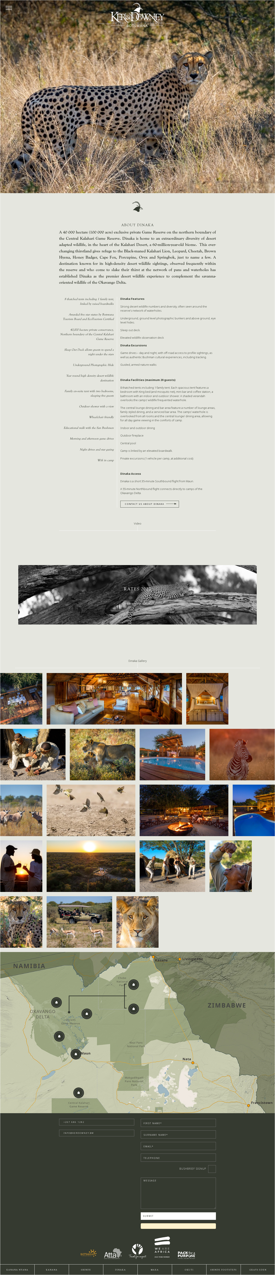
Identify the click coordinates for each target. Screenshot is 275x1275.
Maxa (155, 1270)
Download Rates (138, 603)
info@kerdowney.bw (79, 1133)
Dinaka (120, 1270)
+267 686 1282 (74, 1122)
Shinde (86, 1270)
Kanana (52, 1270)
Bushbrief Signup (192, 1169)
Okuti (189, 1270)
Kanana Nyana (17, 1270)
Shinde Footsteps (223, 1270)
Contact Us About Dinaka (144, 504)
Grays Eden (258, 1270)
